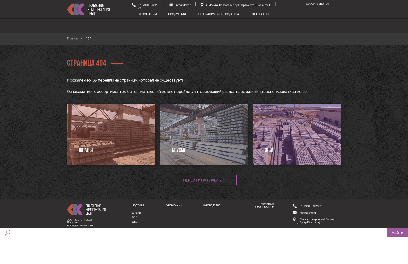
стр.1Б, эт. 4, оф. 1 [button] (312, 222)
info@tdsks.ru (183, 5)
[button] (202, 5)
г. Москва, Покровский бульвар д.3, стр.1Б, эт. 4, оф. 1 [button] (238, 5)
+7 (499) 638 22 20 (148, 6)
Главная (73, 38)
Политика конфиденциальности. (80, 224)
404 (88, 38)
